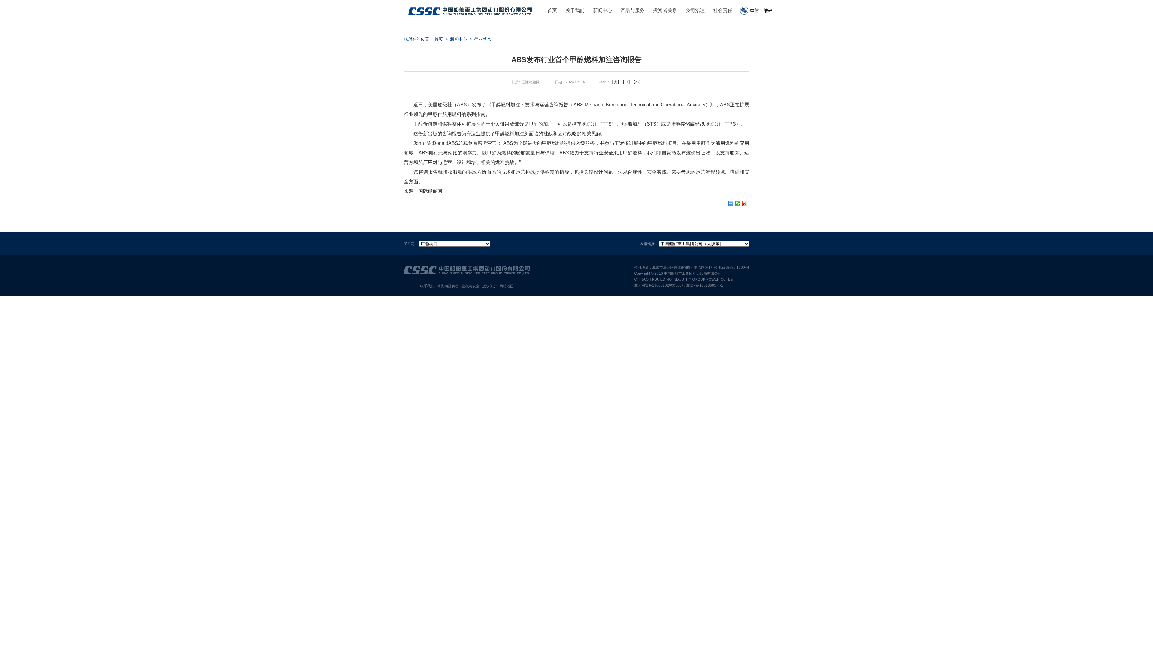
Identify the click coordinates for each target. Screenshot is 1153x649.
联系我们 (427, 286)
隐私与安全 (471, 286)
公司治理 (695, 10)
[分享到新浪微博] (744, 203)
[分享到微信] (737, 203)
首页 (552, 10)
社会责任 (722, 10)
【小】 (637, 82)
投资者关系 (665, 10)
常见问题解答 (448, 286)
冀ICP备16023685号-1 (704, 285)
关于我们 (575, 10)
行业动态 (482, 39)
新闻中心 (602, 10)
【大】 (615, 82)
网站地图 (506, 286)
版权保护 (489, 286)
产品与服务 (633, 10)
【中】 (626, 82)
